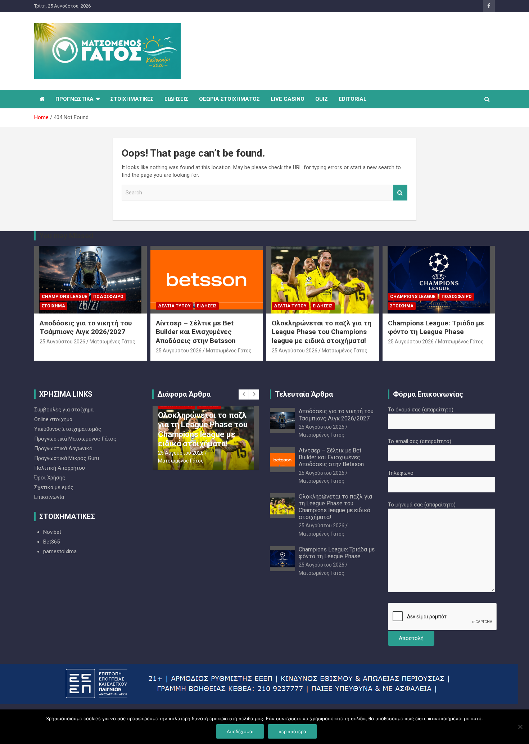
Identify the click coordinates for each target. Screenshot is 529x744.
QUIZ (321, 99)
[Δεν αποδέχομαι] (520, 726)
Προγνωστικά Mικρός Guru (66, 458)
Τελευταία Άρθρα (304, 394)
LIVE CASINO (287, 99)
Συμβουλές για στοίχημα (64, 409)
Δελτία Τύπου (174, 305)
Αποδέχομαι (240, 731)
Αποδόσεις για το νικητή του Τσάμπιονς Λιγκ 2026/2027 (86, 327)
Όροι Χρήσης (49, 477)
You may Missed (66, 235)
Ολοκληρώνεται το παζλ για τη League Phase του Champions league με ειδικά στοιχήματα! (321, 332)
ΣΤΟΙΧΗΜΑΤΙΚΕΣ (132, 99)
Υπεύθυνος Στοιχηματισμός (67, 429)
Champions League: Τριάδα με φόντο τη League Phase (436, 327)
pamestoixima (60, 551)
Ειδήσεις (207, 305)
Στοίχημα (53, 305)
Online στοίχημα (53, 419)
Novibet (52, 532)
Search (400, 193)
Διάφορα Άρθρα (184, 394)
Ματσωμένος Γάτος (112, 341)
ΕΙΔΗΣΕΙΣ (176, 99)
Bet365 (51, 541)
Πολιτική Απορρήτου (59, 468)
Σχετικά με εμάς (53, 487)
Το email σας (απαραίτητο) (419, 441)
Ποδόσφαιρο (108, 296)
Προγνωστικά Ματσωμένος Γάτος (75, 439)
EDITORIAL (353, 99)
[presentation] (244, 394)
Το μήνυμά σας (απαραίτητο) (422, 504)
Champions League (64, 296)
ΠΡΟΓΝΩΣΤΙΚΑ (74, 99)
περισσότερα (292, 731)
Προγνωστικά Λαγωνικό (63, 448)
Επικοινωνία (49, 497)
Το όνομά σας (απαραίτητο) (420, 409)
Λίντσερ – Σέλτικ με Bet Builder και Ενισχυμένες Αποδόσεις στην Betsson (196, 332)
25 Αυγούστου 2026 (62, 341)
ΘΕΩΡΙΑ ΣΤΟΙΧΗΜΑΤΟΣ (229, 99)
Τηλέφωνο (400, 473)
